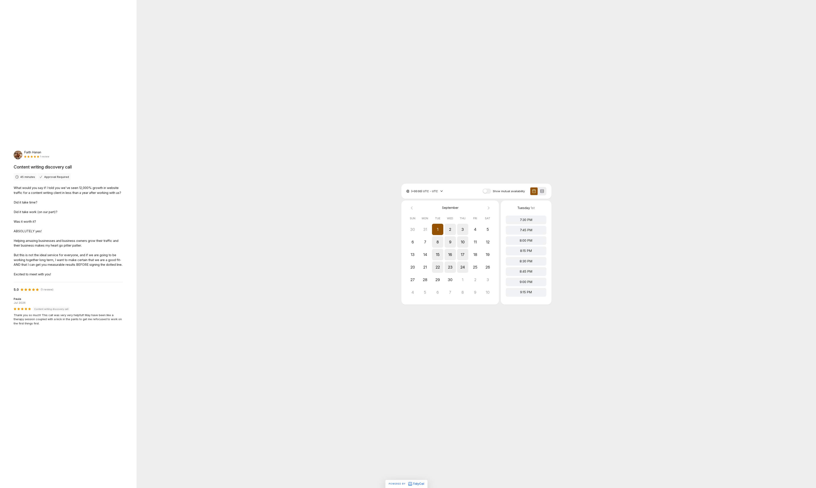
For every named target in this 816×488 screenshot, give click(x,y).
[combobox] (411, 191)
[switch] (487, 191)
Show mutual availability (509, 191)
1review (44, 156)
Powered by (397, 483)
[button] (437, 229)
